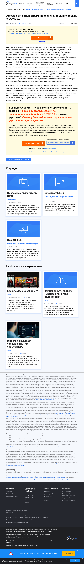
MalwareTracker (29, 497)
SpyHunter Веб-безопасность (48, 497)
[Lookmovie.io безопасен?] (23, 280)
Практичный (14, 240)
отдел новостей (66, 491)
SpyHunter (9, 491)
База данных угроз (30, 495)
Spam (26, 23)
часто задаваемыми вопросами (18, 479)
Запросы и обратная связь (69, 498)
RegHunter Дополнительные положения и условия (38, 531)
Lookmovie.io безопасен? (22, 291)
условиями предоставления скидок (56, 477)
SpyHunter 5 (47, 491)
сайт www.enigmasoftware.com (25, 435)
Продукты (29, 3)
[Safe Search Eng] (60, 182)
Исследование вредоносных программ (40, 3)
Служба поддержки (50, 3)
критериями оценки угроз (33, 479)
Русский (74, 3)
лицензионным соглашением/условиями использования (37, 463)
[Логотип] (11, 3)
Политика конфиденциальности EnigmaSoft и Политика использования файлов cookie (29, 515)
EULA (32, 33)
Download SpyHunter (31, 143)
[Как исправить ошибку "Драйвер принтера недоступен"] (60, 280)
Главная (21, 3)
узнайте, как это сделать (12, 416)
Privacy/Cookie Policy (42, 33)
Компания (59, 3)
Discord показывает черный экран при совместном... (19, 343)
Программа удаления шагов (19, 529)
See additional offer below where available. (19, 33)
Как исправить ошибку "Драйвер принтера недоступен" (58, 294)
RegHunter (46, 500)
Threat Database (11, 9)
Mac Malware (11, 244)
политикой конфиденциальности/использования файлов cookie (30, 477)
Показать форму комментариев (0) (18, 159)
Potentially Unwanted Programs (55, 197)
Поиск (67, 3)
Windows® (47, 148)
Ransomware (11, 200)
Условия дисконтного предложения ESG (17, 522)
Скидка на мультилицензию (58, 142)
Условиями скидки (51, 415)
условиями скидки (19, 465)
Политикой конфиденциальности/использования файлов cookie (30, 415)
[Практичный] (23, 229)
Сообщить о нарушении (68, 500)
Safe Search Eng (54, 193)
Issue (9, 295)
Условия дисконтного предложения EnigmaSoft (19, 519)
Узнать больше (48, 561)
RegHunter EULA (10, 512)
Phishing (21, 9)
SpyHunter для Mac (49, 493)
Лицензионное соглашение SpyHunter (16, 510)
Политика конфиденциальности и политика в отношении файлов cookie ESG (27, 517)
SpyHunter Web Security (12, 496)
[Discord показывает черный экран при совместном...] (23, 330)
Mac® (54, 148)
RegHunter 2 (9, 493)
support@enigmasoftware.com (13, 446)
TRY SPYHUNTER (68, 553)
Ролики (27, 499)
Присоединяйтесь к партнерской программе (68, 494)
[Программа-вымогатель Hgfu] (23, 182)
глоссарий (28, 502)
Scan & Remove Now (39, 38)
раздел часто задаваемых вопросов (45, 399)
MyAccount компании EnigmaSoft (54, 446)
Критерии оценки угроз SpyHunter (37, 529)
